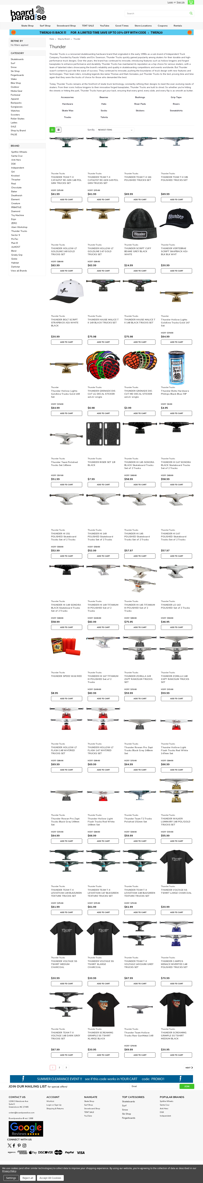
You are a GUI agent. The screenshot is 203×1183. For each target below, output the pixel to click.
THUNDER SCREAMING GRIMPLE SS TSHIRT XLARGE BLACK (100, 1035)
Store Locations (143, 25)
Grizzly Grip (17, 254)
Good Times (121, 25)
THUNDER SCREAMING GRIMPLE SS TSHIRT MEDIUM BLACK (174, 1035)
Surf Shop (45, 25)
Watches (15, 110)
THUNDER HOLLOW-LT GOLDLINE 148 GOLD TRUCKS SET (64, 251)
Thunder (76, 39)
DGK (13, 163)
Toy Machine (17, 215)
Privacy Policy (9, 1171)
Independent (17, 167)
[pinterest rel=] (19, 1146)
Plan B (14, 243)
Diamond (15, 211)
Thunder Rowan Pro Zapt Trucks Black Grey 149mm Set (65, 821)
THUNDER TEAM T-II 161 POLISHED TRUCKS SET (137, 179)
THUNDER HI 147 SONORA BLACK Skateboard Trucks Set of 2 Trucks (176, 465)
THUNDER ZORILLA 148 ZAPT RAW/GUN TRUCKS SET (175, 679)
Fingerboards (17, 75)
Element (15, 199)
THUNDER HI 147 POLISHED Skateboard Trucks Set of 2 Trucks (173, 536)
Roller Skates (17, 118)
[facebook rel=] (14, 1146)
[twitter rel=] (10, 1146)
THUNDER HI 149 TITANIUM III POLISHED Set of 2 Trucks (103, 607)
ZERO (14, 223)
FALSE (14, 134)
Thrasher (15, 179)
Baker (14, 191)
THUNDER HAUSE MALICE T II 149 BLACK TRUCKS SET (103, 321)
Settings (11, 1178)
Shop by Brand (18, 130)
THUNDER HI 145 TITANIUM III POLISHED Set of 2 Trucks (139, 607)
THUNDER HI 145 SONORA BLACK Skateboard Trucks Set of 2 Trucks (139, 465)
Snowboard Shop (66, 25)
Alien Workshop (19, 227)
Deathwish (16, 195)
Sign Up (181, 2)
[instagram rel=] (24, 1146)
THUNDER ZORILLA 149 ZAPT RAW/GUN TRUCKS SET (138, 679)
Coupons (162, 25)
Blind (13, 250)
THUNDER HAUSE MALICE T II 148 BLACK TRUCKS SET (139, 321)
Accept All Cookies (50, 1178)
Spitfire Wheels (19, 151)
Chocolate (16, 187)
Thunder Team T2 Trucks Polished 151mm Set (138, 820)
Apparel (15, 98)
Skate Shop (27, 25)
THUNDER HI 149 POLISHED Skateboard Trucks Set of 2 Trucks (100, 536)
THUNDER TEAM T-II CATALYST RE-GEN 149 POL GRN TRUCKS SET (103, 180)
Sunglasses (17, 106)
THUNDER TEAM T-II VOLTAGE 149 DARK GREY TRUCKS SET (138, 964)
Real (13, 183)
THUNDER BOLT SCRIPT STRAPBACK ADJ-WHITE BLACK (65, 322)
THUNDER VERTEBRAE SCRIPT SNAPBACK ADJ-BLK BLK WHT (174, 251)
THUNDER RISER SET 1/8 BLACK (101, 464)
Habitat (15, 262)
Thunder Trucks (19, 231)
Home (51, 39)
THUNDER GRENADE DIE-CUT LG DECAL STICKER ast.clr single (102, 393)
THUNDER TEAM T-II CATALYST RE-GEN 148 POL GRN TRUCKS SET (66, 180)
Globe (14, 258)
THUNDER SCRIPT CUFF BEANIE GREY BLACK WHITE (137, 251)
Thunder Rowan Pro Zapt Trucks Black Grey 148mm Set (138, 750)
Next (188, 1067)
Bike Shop (16, 83)
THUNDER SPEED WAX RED (66, 676)
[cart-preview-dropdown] (190, 2)
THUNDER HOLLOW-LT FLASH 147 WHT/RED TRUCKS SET (101, 750)
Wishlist (50, 1101)
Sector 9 (15, 235)
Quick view (66, 168)
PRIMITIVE (16, 207)
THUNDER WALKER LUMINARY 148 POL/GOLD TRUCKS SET (175, 821)
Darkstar (15, 266)
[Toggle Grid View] (52, 130)
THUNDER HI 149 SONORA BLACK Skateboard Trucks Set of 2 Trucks (66, 607)
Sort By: (91, 129)
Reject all (28, 1178)
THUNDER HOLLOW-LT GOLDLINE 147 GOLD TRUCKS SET (101, 251)
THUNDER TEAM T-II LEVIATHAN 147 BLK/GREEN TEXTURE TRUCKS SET (103, 892)
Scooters (15, 114)
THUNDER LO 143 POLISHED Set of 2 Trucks (175, 606)
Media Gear (16, 90)
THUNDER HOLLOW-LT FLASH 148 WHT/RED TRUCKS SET (64, 750)
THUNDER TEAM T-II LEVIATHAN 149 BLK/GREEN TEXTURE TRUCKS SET (66, 892)
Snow (14, 67)
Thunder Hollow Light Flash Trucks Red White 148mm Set (101, 821)
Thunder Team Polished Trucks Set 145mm (64, 464)
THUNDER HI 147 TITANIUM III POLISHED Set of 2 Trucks (103, 679)
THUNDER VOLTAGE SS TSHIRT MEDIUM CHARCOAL (64, 964)
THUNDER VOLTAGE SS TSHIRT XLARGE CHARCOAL (101, 964)
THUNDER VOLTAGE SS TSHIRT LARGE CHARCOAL (176, 891)
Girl (13, 171)
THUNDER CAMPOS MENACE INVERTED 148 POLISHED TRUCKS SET (174, 964)
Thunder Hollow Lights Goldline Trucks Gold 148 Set (65, 393)
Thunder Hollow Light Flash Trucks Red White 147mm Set (174, 750)
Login (170, 2)
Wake (14, 79)
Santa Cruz (16, 155)
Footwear (15, 94)
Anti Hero (16, 159)
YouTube (104, 25)
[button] (26, 1129)
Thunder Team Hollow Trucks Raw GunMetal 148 (138, 1034)
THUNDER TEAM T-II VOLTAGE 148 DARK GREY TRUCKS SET (65, 1035)
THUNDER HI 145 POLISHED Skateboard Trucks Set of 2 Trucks (137, 536)
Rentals (178, 25)
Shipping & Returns (55, 1108)
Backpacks (16, 102)
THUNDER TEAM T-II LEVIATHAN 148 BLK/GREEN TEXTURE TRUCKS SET (139, 892)
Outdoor (15, 87)
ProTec (14, 239)
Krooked (15, 175)
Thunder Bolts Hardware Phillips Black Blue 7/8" (175, 392)
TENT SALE (88, 25)
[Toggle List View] (58, 130)
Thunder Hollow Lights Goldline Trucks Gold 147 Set (175, 322)
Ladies (14, 122)
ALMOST (15, 246)
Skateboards (17, 59)
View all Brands (19, 270)
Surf (13, 63)
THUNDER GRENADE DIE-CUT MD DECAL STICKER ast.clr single (138, 393)
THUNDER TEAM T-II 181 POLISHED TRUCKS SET (174, 179)
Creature (15, 203)
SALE (13, 126)
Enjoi (13, 219)
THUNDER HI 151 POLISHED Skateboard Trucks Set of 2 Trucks (63, 536)
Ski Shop (15, 71)
